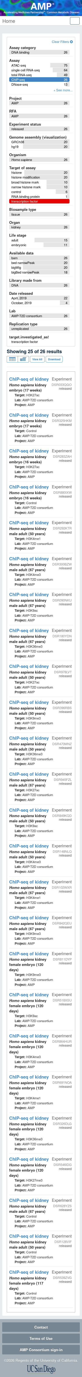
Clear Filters (61, 41)
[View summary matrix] (23, 359)
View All (37, 359)
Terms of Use (41, 1338)
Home (8, 20)
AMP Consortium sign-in (41, 1349)
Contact (41, 1327)
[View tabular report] (12, 359)
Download (54, 359)
